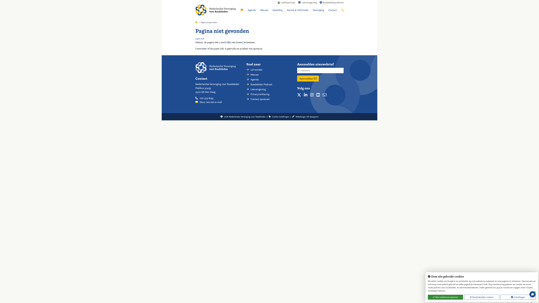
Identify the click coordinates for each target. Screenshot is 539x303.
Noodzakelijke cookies (482, 297)
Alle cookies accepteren (446, 297)
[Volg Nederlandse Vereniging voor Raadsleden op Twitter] (299, 94)
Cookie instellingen (280, 116)
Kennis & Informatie (297, 10)
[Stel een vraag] (532, 294)
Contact (332, 10)
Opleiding (277, 10)
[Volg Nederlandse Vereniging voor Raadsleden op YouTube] (318, 94)
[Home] (215, 10)
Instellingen (519, 297)
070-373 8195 (206, 98)
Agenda (252, 10)
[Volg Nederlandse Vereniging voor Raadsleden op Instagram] (312, 94)
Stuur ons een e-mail (210, 102)
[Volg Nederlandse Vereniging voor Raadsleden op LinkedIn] (305, 94)
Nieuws (264, 10)
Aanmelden (306, 78)
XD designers (312, 116)
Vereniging (318, 10)
